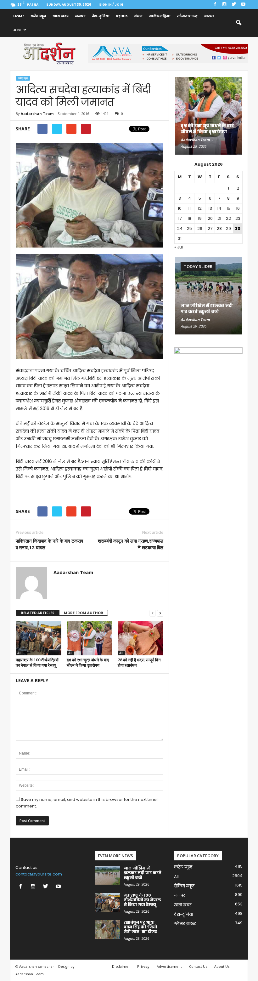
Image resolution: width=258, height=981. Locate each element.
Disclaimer (121, 966)
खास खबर (61, 16)
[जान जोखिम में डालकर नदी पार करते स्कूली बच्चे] (208, 295)
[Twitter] (234, 4)
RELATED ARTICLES (37, 612)
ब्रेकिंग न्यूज (184, 886)
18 (189, 218)
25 (189, 228)
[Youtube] (243, 4)
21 (219, 218)
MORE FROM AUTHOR (83, 612)
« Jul (178, 247)
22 (228, 218)
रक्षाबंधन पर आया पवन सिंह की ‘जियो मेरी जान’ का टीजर (140, 927)
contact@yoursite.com (38, 874)
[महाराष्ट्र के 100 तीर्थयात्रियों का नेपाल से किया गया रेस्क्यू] (38, 638)
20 (210, 218)
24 (179, 228)
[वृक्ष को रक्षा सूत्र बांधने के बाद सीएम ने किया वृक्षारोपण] (89, 638)
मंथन (138, 16)
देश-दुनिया (100, 16)
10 (180, 208)
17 (180, 218)
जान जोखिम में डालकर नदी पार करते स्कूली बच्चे (207, 309)
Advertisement (169, 966)
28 (219, 228)
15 (228, 208)
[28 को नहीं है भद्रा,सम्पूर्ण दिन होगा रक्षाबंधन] (140, 638)
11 (189, 208)
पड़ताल (121, 16)
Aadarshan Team (37, 113)
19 (200, 218)
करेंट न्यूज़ (38, 16)
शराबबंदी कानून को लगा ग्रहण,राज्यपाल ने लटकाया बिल (130, 544)
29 (228, 228)
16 (238, 208)
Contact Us (198, 966)
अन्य (17, 29)
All (19, 653)
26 (199, 228)
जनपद (80, 16)
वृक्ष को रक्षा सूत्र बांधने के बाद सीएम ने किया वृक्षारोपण (88, 662)
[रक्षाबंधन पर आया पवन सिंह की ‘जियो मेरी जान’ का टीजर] (107, 929)
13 (210, 208)
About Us (221, 966)
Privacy (143, 966)
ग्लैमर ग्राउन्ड (187, 16)
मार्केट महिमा (160, 16)
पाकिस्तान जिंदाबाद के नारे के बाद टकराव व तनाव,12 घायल (49, 544)
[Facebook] (215, 4)
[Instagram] (224, 4)
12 (200, 208)
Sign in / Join (111, 4)
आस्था (209, 16)
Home (18, 16)
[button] (238, 23)
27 (210, 228)
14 (219, 208)
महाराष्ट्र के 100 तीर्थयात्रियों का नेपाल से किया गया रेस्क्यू (37, 662)
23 (237, 218)
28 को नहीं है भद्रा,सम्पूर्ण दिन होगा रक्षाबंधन (139, 662)
